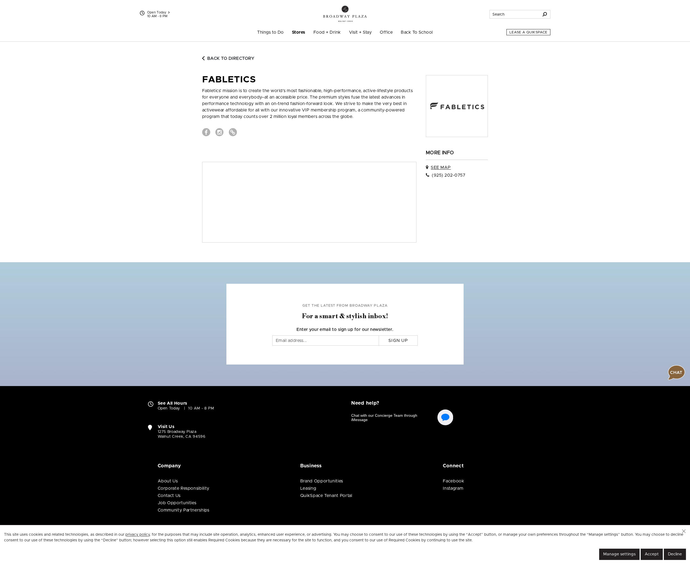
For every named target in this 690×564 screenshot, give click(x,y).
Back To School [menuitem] (417, 32)
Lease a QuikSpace (528, 32)
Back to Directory (230, 58)
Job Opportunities (177, 503)
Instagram (453, 488)
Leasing (308, 488)
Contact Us (169, 495)
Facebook (453, 481)
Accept (652, 554)
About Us (168, 481)
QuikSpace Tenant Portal (326, 495)
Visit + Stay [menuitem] (360, 32)
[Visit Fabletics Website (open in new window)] (233, 132)
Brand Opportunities (321, 481)
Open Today (157, 12)
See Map (441, 167)
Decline (675, 554)
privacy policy (137, 535)
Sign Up (398, 340)
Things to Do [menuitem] (270, 32)
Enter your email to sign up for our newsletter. (345, 329)
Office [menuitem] (386, 32)
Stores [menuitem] (298, 32)
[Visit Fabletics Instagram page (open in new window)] (219, 132)
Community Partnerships (183, 510)
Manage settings (619, 554)
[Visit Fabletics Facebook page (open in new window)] (206, 132)
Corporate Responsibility (183, 488)
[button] (684, 531)
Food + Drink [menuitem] (327, 32)
